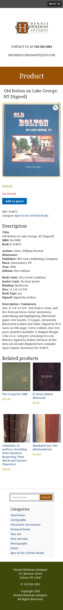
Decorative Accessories (26, 524)
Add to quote (14, 201)
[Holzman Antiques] (31, 27)
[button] (55, 107)
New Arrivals (19, 538)
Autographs (18, 520)
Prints (14, 548)
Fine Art (16, 534)
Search (46, 497)
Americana (18, 515)
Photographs (19, 543)
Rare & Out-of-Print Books (31, 215)
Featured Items (20, 529)
